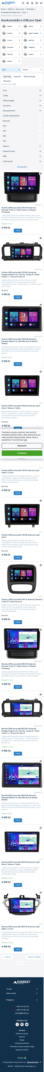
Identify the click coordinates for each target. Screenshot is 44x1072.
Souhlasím (22, 453)
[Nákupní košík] (36, 3)
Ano (22, 115)
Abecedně (7, 81)
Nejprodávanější (29, 76)
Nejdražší (17, 76)
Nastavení (22, 446)
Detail (18, 230)
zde (25, 440)
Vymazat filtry (22, 167)
